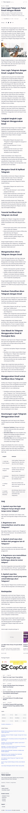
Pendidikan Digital (6, 790)
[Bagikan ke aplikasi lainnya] (13, 22)
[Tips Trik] (9, 675)
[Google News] (13, 782)
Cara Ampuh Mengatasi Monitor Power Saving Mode (12, 765)
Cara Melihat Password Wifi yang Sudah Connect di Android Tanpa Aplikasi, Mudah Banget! (13, 706)
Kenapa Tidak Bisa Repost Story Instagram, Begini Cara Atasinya (13, 686)
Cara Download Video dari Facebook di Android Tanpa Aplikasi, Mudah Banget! (14, 692)
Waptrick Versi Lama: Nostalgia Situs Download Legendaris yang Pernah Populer (11, 755)
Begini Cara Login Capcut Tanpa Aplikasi (13, 677)
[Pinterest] (8, 782)
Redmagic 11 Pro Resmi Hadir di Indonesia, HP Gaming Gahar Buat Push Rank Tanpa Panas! (13, 747)
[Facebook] (3, 782)
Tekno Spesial (6, 2)
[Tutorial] (9, 683)
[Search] (26, 2)
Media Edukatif (5, 788)
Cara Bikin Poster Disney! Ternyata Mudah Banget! (11, 645)
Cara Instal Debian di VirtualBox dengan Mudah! (13, 698)
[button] (24, 2)
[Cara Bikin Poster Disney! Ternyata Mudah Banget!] (11, 637)
